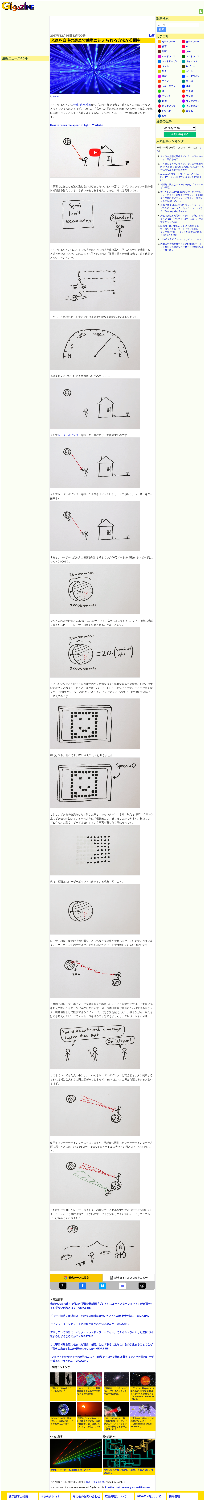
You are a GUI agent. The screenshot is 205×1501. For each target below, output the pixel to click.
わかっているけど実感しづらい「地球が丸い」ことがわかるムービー (62, 1421)
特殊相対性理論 (82, 104)
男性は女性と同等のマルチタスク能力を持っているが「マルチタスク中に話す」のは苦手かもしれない (181, 218)
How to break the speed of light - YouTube (76, 125)
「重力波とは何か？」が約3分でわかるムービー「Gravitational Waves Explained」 (142, 1422)
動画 (152, 35)
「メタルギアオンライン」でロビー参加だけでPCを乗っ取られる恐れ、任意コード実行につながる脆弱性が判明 (182, 166)
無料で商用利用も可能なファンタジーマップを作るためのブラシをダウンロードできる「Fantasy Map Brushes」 (181, 208)
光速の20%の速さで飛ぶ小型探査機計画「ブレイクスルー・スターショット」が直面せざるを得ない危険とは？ (115, 1423)
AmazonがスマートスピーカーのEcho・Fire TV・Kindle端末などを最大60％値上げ (181, 177)
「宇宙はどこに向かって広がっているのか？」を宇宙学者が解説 (115, 1391)
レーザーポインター (69, 435)
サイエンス (98, 1482)
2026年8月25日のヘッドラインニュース (180, 239)
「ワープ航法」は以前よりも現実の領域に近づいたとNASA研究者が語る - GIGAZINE (99, 1315)
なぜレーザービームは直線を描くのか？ (71, 1469)
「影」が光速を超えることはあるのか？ (62, 1389)
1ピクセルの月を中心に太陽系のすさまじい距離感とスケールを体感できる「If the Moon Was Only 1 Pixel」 (142, 1393)
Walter (56, 96)
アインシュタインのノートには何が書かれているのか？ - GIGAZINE (89, 1323)
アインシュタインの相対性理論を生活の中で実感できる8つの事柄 (88, 1391)
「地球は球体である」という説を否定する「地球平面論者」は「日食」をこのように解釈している (88, 1422)
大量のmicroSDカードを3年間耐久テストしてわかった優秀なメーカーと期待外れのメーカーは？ (181, 246)
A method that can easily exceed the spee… (128, 1487)
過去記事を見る (180, 134)
